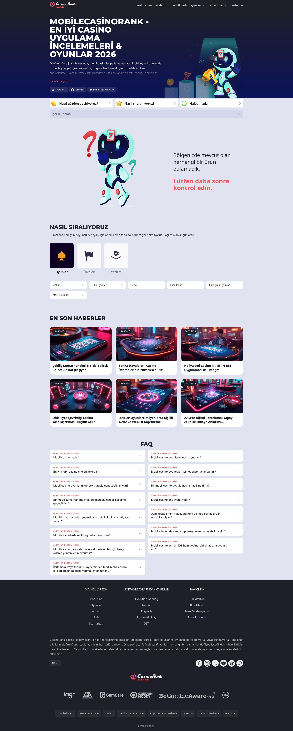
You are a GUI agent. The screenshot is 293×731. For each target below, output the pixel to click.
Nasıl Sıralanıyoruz (197, 611)
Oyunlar (96, 605)
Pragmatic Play (146, 617)
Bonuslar (96, 599)
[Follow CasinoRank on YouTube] (223, 663)
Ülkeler (96, 617)
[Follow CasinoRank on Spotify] (231, 663)
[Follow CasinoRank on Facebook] (199, 663)
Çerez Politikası (146, 725)
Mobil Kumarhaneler (150, 5)
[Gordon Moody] (141, 695)
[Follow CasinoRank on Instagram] (207, 663)
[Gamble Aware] (187, 695)
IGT (146, 623)
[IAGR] (69, 695)
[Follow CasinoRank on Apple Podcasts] (239, 663)
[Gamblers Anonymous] (87, 695)
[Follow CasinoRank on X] (215, 663)
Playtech (146, 611)
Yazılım (96, 611)
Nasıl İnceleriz (197, 617)
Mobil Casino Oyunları (187, 5)
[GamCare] (112, 695)
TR (53, 663)
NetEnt (146, 605)
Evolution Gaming (146, 599)
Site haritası (96, 623)
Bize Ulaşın (197, 605)
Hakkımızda (197, 599)
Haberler (237, 5)
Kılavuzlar (216, 5)
